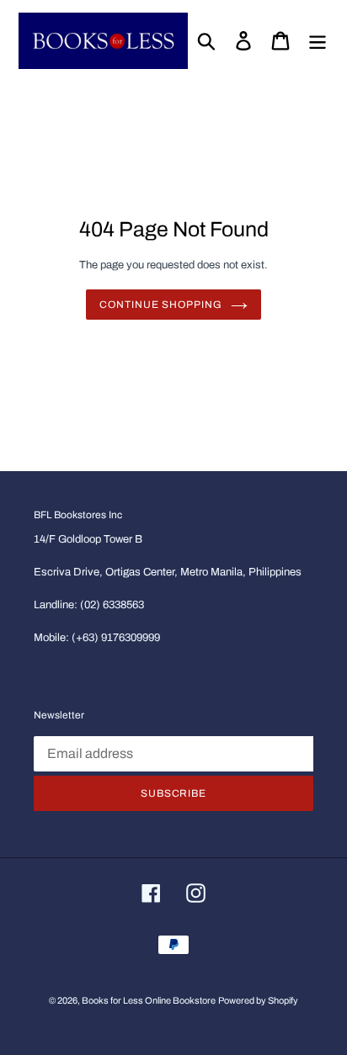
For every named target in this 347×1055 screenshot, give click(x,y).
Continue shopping (160, 304)
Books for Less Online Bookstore (149, 1000)
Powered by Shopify (258, 1000)
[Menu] (317, 41)
